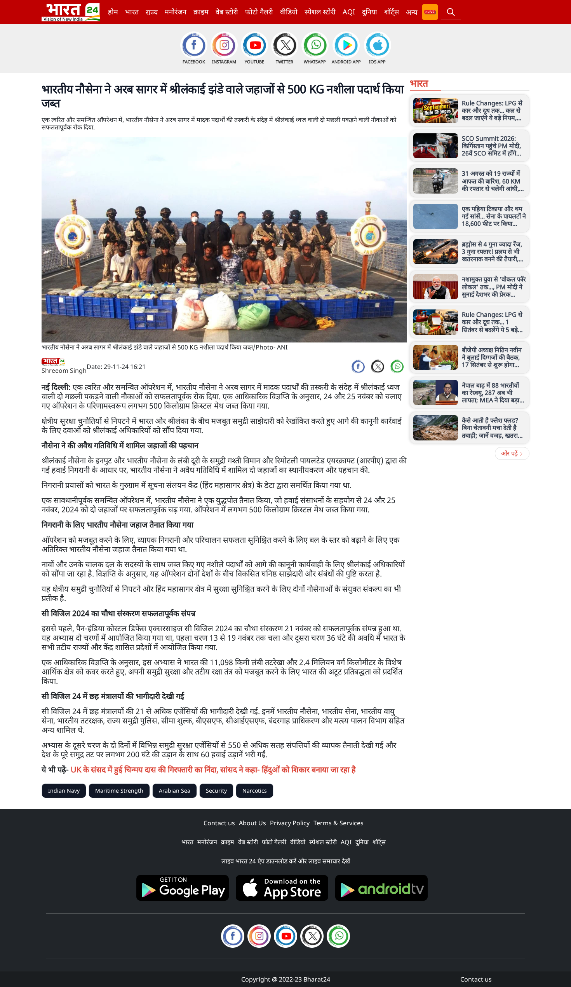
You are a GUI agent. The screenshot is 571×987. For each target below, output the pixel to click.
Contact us (219, 823)
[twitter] (377, 366)
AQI (349, 11)
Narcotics (254, 790)
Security (216, 790)
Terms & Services (338, 823)
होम (113, 11)
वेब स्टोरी (227, 11)
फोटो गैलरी (259, 11)
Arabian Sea (174, 790)
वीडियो (289, 11)
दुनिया (369, 11)
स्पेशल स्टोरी (320, 11)
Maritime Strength (119, 790)
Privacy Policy (290, 823)
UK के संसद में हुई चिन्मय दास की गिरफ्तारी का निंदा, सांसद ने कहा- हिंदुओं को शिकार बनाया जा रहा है (213, 769)
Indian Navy (64, 790)
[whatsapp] (397, 366)
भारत (132, 11)
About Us (252, 823)
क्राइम (201, 11)
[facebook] (358, 366)
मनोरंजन (175, 11)
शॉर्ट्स (391, 11)
